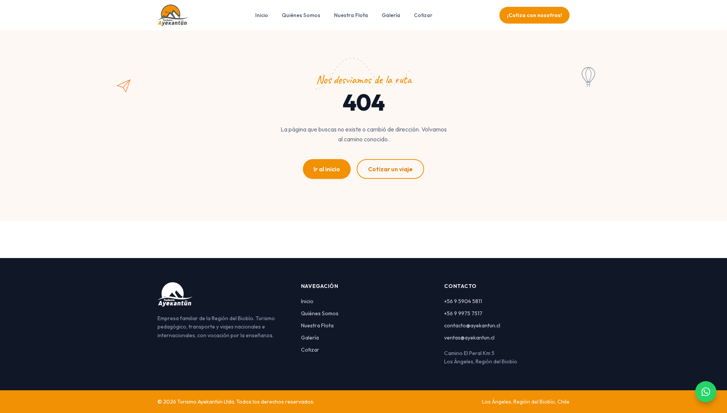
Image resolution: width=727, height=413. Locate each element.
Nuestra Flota (351, 15)
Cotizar (423, 15)
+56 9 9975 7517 (463, 313)
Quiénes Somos (301, 15)
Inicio (261, 15)
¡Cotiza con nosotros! (534, 15)
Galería (391, 15)
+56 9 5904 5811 (463, 301)
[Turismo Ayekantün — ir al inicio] (173, 15)
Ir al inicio (327, 169)
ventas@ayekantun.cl (469, 337)
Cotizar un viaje (390, 169)
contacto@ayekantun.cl (472, 325)
